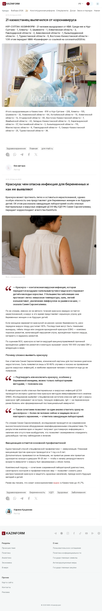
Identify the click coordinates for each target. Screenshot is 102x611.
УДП (51, 492)
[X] (36, 155)
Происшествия (8, 548)
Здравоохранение (16, 148)
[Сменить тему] (89, 4)
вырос (56, 483)
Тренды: (5, 11)
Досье (73, 11)
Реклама (6, 592)
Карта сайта (7, 582)
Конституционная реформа (42, 11)
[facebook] (74, 533)
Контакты (6, 587)
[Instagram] (8, 155)
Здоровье (62, 492)
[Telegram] (22, 155)
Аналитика (6, 558)
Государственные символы (65, 558)
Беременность (37, 492)
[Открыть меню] (98, 4)
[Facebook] (29, 155)
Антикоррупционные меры (64, 562)
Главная (34, 148)
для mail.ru (47, 148)
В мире (5, 567)
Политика (6, 553)
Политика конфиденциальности (67, 553)
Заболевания (78, 492)
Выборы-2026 (17, 11)
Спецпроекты (62, 11)
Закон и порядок (84, 11)
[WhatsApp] (15, 155)
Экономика (7, 562)
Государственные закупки (64, 567)
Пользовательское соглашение (67, 548)
